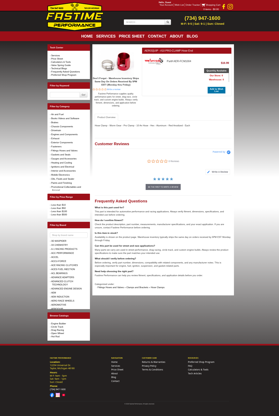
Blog (113, 377)
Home (114, 361)
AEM (53, 292)
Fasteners (56, 146)
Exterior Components (62, 142)
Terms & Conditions (152, 369)
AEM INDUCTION (60, 296)
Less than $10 (58, 205)
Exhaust (55, 138)
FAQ (190, 365)
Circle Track (57, 326)
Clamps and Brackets (137, 287)
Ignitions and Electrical (62, 166)
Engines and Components (64, 134)
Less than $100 (59, 211)
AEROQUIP (57, 309)
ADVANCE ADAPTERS (62, 277)
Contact (115, 381)
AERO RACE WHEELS (62, 300)
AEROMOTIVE (58, 304)
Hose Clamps (158, 287)
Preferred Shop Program (63, 75)
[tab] (217, 172)
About (114, 373)
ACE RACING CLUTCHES (64, 265)
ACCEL (55, 257)
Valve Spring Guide (61, 65)
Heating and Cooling (61, 162)
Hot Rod (55, 336)
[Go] (168, 22)
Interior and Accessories (63, 170)
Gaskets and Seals (60, 154)
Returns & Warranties (153, 361)
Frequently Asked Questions (65, 71)
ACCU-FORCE (58, 261)
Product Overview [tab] (106, 117)
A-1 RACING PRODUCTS (64, 249)
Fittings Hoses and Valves (64, 150)
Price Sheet (57, 58)
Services (55, 55)
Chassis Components (62, 126)
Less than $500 (59, 214)
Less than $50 (58, 208)
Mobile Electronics (60, 174)
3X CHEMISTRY (59, 245)
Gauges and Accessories (64, 158)
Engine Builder (58, 323)
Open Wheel (57, 333)
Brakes (54, 122)
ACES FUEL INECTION (63, 269)
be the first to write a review (163, 187)
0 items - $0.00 (211, 9)
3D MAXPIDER (58, 241)
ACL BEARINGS (59, 273)
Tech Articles (195, 373)
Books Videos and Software (65, 118)
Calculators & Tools (61, 62)
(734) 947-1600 (58, 389)
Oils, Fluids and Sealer (62, 179)
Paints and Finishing (61, 183)
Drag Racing (57, 330)
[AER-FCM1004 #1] (116, 61)
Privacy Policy (149, 365)
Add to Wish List (216, 90)
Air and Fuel (57, 114)
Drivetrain (56, 130)
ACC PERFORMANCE (62, 253)
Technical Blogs (59, 68)
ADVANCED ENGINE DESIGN (66, 288)
